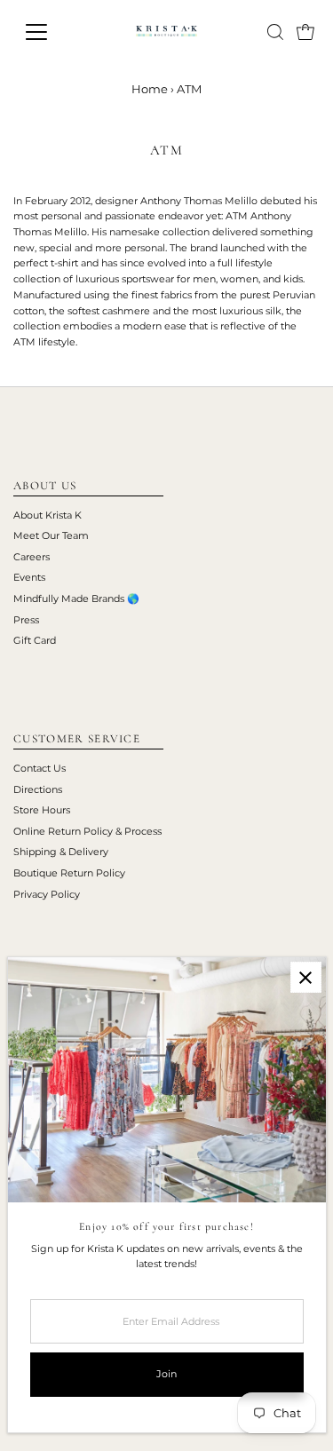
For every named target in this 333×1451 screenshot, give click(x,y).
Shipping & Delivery (60, 851)
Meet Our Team (51, 535)
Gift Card (34, 640)
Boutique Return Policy (69, 873)
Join (166, 1374)
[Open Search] (275, 32)
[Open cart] (305, 32)
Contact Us (39, 768)
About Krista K (47, 515)
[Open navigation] (50, 32)
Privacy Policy (46, 894)
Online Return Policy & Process (87, 831)
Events (29, 577)
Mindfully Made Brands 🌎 (76, 598)
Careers (31, 557)
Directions (37, 789)
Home (149, 89)
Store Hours (41, 810)
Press (26, 620)
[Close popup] (305, 977)
